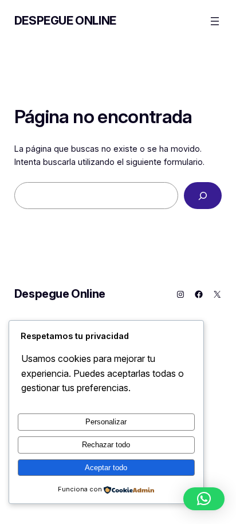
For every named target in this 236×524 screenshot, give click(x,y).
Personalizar (106, 421)
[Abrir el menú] (215, 21)
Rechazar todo (106, 444)
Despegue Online (65, 20)
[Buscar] (203, 195)
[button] (204, 498)
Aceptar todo (106, 467)
